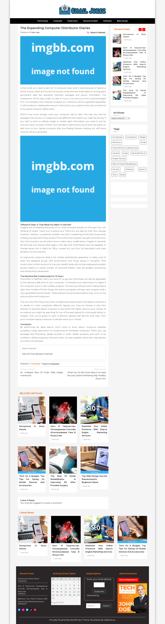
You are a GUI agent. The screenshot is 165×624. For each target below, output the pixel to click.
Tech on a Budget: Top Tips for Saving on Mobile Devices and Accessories (134, 80)
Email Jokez (105, 595)
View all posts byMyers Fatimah (37, 354)
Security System (90, 21)
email (143, 142)
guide (125, 153)
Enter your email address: (99, 587)
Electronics (73, 21)
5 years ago (35, 32)
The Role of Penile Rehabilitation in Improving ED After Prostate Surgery (134, 94)
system (142, 169)
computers (54, 364)
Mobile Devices (118, 159)
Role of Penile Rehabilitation (124, 164)
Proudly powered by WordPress (65, 620)
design (143, 137)
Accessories (117, 137)
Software (107, 21)
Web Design (122, 21)
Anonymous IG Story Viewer (134, 35)
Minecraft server (139, 153)
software (129, 169)
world (122, 175)
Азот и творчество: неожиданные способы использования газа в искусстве (134, 51)
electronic (116, 142)
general (115, 153)
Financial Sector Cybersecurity (125, 148)
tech (114, 175)
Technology (42, 21)
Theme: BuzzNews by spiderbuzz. (99, 620)
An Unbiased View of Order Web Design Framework (41, 372)
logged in (38, 503)
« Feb (65, 609)
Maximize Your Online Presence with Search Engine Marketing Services (134, 65)
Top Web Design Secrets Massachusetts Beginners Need (94, 479)
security (115, 169)
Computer (57, 21)
